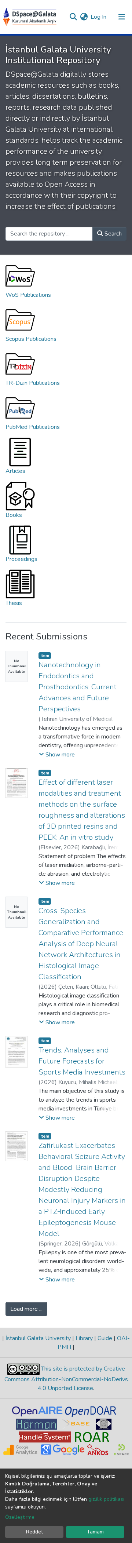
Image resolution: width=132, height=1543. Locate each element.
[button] (83, 16)
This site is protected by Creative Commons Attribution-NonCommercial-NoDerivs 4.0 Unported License (66, 1378)
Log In (99, 17)
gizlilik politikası (106, 1499)
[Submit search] (73, 16)
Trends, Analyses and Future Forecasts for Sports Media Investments (81, 1061)
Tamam (95, 1531)
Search (112, 234)
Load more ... (26, 1309)
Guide (105, 1338)
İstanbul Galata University (38, 1338)
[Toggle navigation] (121, 17)
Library (84, 1338)
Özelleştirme (19, 1517)
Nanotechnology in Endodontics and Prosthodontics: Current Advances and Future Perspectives (77, 687)
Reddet (34, 1531)
